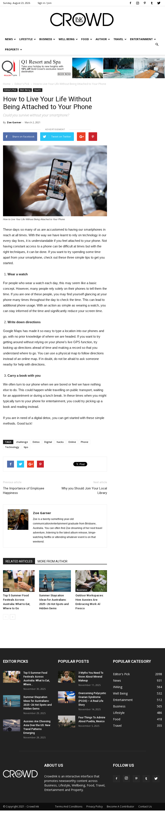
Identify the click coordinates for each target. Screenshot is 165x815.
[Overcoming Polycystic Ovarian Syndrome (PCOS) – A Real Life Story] (66, 697)
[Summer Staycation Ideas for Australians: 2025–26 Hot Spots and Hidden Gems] (55, 581)
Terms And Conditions (68, 806)
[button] (157, 44)
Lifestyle (119, 713)
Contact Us (145, 806)
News (117, 680)
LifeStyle (26, 39)
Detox (36, 441)
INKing (117, 687)
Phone (84, 441)
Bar (6, 589)
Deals (43, 589)
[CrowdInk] (82, 20)
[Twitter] (159, 3)
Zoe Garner (14, 122)
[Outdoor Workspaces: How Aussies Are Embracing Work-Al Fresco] (91, 581)
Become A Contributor (120, 806)
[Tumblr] (151, 3)
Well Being (67, 39)
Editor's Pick (22, 84)
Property (12, 49)
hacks (60, 441)
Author (101, 39)
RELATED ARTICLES (19, 561)
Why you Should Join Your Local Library (84, 490)
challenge (22, 441)
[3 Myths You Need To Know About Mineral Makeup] (66, 677)
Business (45, 39)
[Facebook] (130, 3)
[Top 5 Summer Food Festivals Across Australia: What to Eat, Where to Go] (19, 581)
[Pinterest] (144, 3)
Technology (12, 447)
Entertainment (141, 39)
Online (72, 441)
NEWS (9, 39)
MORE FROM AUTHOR (52, 561)
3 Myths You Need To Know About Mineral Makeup (90, 676)
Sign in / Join (45, 3)
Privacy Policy (94, 806)
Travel (118, 39)
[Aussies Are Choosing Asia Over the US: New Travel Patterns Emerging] (11, 725)
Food (85, 39)
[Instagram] (137, 3)
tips (26, 447)
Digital (48, 441)
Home (7, 84)
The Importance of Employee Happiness (23, 490)
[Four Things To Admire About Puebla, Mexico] (66, 721)
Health (37, 89)
